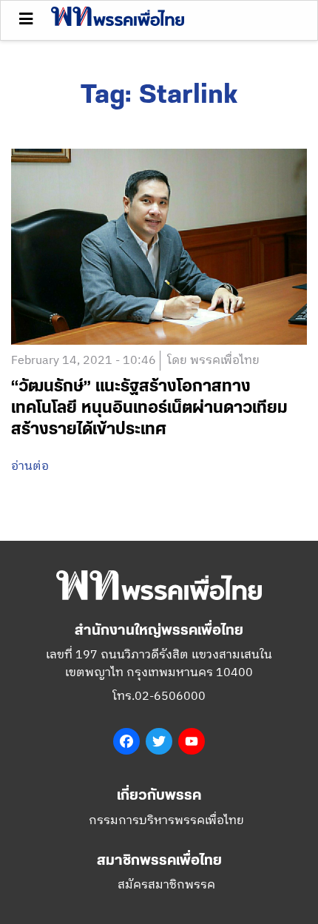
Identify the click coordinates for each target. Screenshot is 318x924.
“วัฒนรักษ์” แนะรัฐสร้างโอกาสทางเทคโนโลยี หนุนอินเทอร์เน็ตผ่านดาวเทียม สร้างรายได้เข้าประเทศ (149, 408)
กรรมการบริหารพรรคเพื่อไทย (166, 821)
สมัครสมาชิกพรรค (166, 885)
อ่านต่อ (30, 467)
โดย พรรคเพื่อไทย (213, 361)
